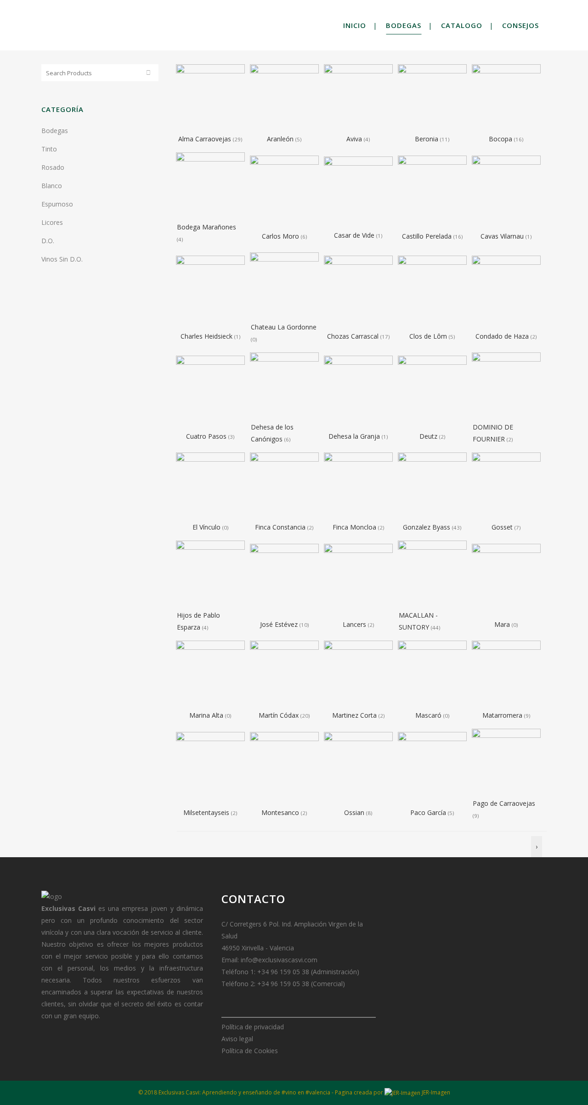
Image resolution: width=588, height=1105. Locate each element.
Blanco (51, 185)
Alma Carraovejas (205, 138)
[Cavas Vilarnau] (506, 188)
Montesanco (281, 812)
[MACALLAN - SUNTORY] (432, 574)
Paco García (429, 812)
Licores (52, 222)
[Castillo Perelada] (432, 188)
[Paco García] (432, 765)
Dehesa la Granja (355, 436)
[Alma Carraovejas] (210, 98)
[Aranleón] (284, 98)
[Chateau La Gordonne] (284, 286)
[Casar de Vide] (358, 188)
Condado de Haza (503, 336)
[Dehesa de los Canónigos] (284, 386)
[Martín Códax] (284, 674)
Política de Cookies (249, 1050)
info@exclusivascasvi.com (279, 959)
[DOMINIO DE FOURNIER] (506, 386)
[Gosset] (506, 486)
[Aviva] (358, 98)
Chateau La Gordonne (284, 327)
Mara (503, 624)
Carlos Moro (281, 236)
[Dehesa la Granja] (358, 389)
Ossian (355, 812)
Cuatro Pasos (207, 436)
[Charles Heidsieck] (210, 289)
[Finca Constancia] (284, 486)
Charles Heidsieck (207, 336)
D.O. (47, 240)
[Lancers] (358, 577)
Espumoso (57, 204)
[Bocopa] (506, 98)
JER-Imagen (435, 1092)
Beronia (427, 138)
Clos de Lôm (429, 336)
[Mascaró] (432, 674)
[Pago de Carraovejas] (506, 762)
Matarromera (503, 715)
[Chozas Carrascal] (358, 289)
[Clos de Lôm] (432, 289)
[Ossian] (358, 765)
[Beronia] (432, 98)
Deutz (429, 436)
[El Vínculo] (210, 486)
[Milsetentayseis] (210, 765)
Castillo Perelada (427, 236)
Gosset (503, 527)
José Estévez (280, 624)
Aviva (355, 138)
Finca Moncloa (355, 527)
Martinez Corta (355, 715)
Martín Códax (279, 715)
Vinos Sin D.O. (62, 259)
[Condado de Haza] (506, 289)
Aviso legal (237, 1038)
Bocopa (501, 138)
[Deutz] (432, 389)
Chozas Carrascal (353, 336)
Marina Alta (207, 715)
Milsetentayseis (207, 812)
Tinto (49, 149)
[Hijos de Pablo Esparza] (210, 574)
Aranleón (281, 138)
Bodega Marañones (206, 227)
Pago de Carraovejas (504, 803)
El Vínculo (207, 527)
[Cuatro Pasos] (210, 389)
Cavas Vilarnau (503, 236)
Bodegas (54, 130)
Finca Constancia (281, 527)
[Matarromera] (506, 674)
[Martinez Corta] (358, 674)
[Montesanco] (284, 765)
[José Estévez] (284, 577)
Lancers (355, 624)
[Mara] (506, 577)
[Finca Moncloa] (358, 486)
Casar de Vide (355, 235)
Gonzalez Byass (427, 527)
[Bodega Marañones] (210, 186)
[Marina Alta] (210, 674)
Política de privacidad (252, 1026)
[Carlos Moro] (284, 188)
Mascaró (429, 715)
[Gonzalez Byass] (432, 486)
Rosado (52, 167)
